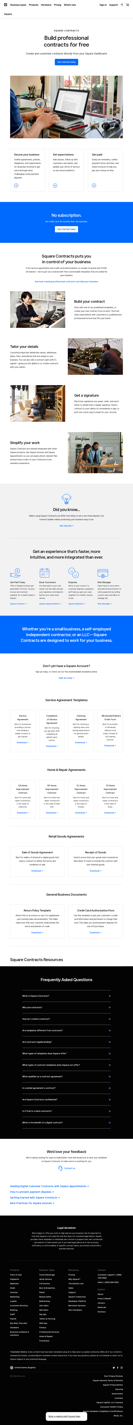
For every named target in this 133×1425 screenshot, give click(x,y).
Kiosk (12, 1288)
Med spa (43, 1323)
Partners (102, 1312)
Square (17, 604)
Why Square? (74, 1279)
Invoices (14, 1292)
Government (117, 1394)
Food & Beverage (47, 1275)
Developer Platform (77, 1301)
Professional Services (49, 1332)
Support (72, 1292)
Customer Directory (19, 1306)
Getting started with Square (33, 1197)
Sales (70, 1288)
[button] (66, 997)
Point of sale (16, 1275)
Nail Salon (43, 1310)
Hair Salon (44, 1306)
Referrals (102, 1307)
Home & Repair (46, 1336)
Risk (104, 604)
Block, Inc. (118, 1416)
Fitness (42, 1328)
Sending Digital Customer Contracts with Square (48, 1186)
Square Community (77, 1297)
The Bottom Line (76, 1284)
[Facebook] (117, 1368)
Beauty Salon (45, 1297)
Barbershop (44, 1301)
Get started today (66, 62)
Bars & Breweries (47, 1288)
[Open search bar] (122, 5)
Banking (13, 1310)
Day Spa (42, 1314)
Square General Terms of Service (108, 1380)
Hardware (14, 1328)
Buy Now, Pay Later (18, 1323)
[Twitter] (113, 1368)
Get (65, 526)
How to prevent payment (30, 1191)
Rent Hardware (75, 1310)
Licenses (119, 1398)
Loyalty (13, 1301)
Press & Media (104, 1299)
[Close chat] (83, 1416)
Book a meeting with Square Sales (64, 1416)
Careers (101, 1303)
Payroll (13, 1319)
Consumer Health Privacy (111, 1407)
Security (119, 1389)
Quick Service (45, 1279)
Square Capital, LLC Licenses (110, 1402)
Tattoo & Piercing (47, 1319)
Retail (42, 1292)
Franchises (44, 1341)
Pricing (71, 1275)
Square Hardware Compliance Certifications (103, 1411)
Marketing (14, 1297)
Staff (12, 1314)
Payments (14, 1279)
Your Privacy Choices (113, 1376)
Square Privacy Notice (113, 1385)
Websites (14, 1284)
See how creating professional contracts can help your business (66, 281)
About (100, 1294)
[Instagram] (121, 1368)
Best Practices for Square (31, 1203)
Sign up (65, 678)
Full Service (44, 1284)
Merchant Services (77, 1306)
